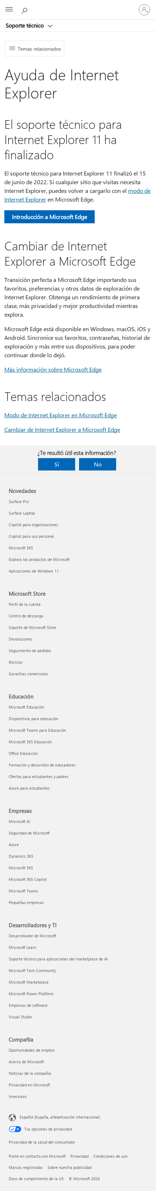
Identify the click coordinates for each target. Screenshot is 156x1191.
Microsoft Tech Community (32, 970)
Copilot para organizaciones (33, 524)
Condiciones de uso (110, 1156)
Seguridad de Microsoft (29, 833)
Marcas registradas (26, 1167)
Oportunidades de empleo (31, 1050)
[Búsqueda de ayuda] (25, 9)
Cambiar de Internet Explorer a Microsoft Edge (62, 429)
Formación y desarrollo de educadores (42, 765)
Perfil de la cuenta (25, 604)
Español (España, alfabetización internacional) (60, 1117)
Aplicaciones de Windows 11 (34, 571)
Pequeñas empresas (26, 902)
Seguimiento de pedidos (30, 650)
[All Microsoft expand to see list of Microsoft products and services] (9, 9)
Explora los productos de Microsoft (39, 559)
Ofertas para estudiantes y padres (39, 776)
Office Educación (23, 753)
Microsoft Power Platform (31, 993)
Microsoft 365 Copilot (28, 879)
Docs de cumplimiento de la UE (36, 1178)
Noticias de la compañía (30, 1073)
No (98, 464)
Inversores (18, 1096)
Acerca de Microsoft (26, 1061)
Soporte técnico (25, 25)
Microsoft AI (19, 821)
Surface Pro (19, 501)
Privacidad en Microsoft (29, 1084)
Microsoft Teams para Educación (37, 730)
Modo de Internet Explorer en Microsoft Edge (60, 415)
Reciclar (16, 662)
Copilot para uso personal (31, 536)
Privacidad (79, 1156)
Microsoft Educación (26, 707)
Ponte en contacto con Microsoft (37, 1156)
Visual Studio (20, 1016)
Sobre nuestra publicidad (69, 1167)
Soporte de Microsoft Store (32, 627)
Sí (56, 464)
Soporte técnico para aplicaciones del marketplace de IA (58, 959)
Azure (14, 844)
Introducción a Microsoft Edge (49, 216)
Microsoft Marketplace (29, 982)
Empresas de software (28, 1005)
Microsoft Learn (22, 947)
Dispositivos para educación (33, 718)
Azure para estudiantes (29, 788)
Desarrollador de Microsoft (32, 935)
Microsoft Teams (23, 891)
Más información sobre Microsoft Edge (53, 369)
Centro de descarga (26, 615)
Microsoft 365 (21, 547)
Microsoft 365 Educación (30, 741)
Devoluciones (20, 639)
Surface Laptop (22, 513)
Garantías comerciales (28, 673)
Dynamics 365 (21, 856)
